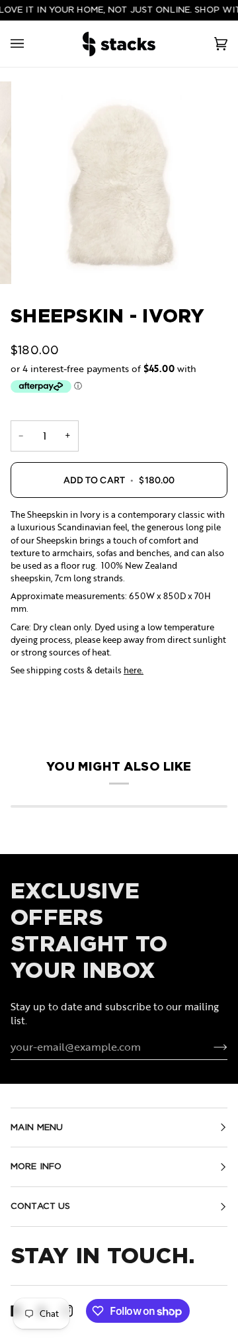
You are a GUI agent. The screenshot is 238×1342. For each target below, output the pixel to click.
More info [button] (36, 1166)
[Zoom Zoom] (119, 182)
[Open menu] (30, 44)
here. (133, 670)
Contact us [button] (40, 1206)
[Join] (209, 1046)
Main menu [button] (37, 1127)
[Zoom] (119, 182)
